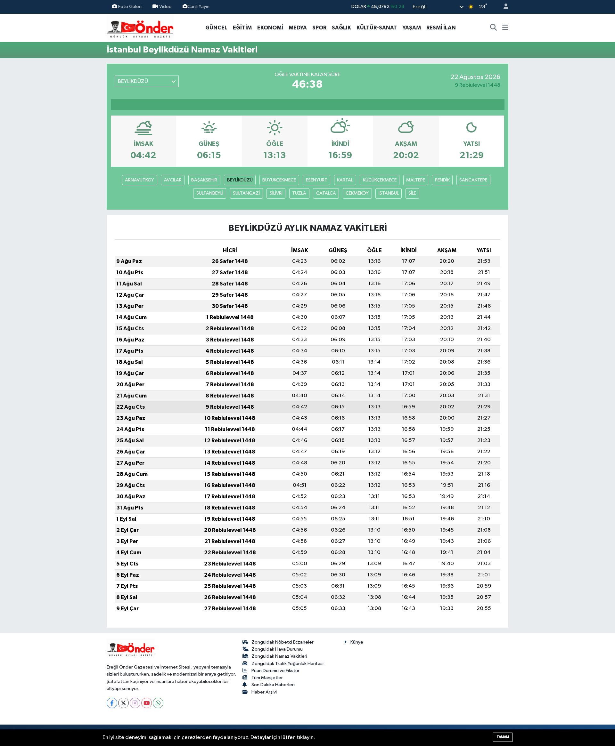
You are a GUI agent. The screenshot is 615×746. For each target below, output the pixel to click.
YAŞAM (411, 27)
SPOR (319, 27)
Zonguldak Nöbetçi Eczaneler (282, 642)
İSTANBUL (389, 193)
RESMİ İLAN (441, 27)
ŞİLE (412, 193)
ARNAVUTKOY (139, 180)
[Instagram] (135, 703)
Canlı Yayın (198, 6)
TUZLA (299, 193)
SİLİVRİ (276, 193)
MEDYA (298, 27)
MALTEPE (415, 180)
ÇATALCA (326, 193)
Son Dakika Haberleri (273, 684)
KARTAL (345, 180)
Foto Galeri (130, 6)
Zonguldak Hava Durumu (277, 649)
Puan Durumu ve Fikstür (275, 670)
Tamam (502, 737)
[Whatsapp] (158, 703)
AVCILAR (173, 180)
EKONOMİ (270, 27)
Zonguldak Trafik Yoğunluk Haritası (287, 663)
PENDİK (442, 180)
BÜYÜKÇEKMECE (279, 180)
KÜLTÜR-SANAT (377, 27)
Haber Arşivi (264, 692)
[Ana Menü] (505, 28)
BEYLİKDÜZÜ (240, 180)
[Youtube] (146, 703)
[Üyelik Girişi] (503, 7)
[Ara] (494, 28)
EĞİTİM (242, 27)
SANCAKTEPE (473, 180)
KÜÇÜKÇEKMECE (380, 180)
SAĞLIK (341, 27)
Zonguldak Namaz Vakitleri (279, 656)
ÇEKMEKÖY (357, 193)
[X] (123, 703)
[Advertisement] (78, 147)
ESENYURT (316, 180)
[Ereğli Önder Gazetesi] (140, 27)
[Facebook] (112, 703)
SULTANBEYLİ (209, 193)
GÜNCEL (216, 27)
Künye (356, 642)
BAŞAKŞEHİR (204, 180)
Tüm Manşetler (267, 677)
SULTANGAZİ (246, 193)
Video (165, 6)
